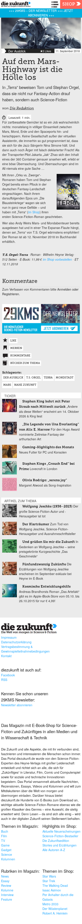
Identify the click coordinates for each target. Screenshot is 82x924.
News (5, 876)
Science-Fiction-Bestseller (60, 836)
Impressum (9, 637)
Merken (16, 348)
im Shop (34, 212)
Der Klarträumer (35, 524)
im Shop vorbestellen (57, 259)
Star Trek (48, 881)
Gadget (6, 850)
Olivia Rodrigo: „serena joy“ (44, 480)
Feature (6, 899)
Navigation (55, 4)
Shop (68, 4)
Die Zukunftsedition (55, 840)
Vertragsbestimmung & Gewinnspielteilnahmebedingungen (25, 648)
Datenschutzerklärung (16, 642)
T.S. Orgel (33, 377)
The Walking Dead (55, 885)
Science (6, 854)
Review (6, 885)
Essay (5, 881)
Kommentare (20, 355)
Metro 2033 (50, 904)
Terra (48, 377)
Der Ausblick (13, 377)
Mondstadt (64, 377)
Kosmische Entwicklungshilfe (46, 586)
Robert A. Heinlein (55, 913)
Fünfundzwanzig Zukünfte (44, 564)
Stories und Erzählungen (59, 845)
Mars (7, 385)
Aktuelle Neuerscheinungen (61, 831)
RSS (4, 679)
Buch (4, 831)
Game (5, 845)
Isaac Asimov (51, 890)
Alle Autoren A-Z (53, 850)
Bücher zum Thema (25, 363)
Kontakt (6, 656)
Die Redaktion (22, 108)
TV (3, 840)
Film (4, 836)
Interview (7, 895)
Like (13, 340)
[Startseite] (15, 5)
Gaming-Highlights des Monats (48, 447)
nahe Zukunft (25, 385)
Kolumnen (8, 859)
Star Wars (49, 876)
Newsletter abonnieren (16, 705)
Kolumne (7, 890)
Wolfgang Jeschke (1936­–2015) (47, 506)
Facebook (8, 675)
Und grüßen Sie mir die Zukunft (48, 542)
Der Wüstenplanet (54, 908)
